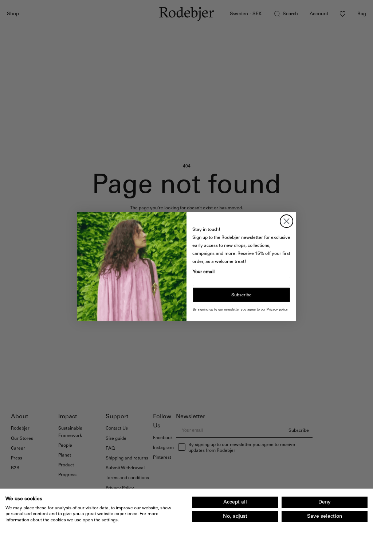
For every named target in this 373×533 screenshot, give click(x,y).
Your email (204, 271)
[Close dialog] (286, 221)
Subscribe (241, 294)
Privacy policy (277, 309)
